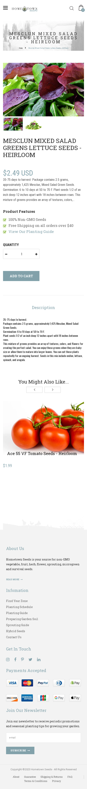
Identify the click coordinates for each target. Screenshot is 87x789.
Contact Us (13, 637)
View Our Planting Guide (31, 231)
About (16, 776)
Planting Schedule (19, 607)
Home (21, 48)
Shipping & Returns (51, 776)
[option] (43, 90)
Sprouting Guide (17, 625)
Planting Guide (17, 613)
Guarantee (30, 776)
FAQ (69, 776)
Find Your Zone (17, 601)
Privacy (56, 781)
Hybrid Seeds (15, 631)
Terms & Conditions (35, 781)
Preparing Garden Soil (22, 619)
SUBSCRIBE (18, 750)
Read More (13, 579)
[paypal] (43, 690)
